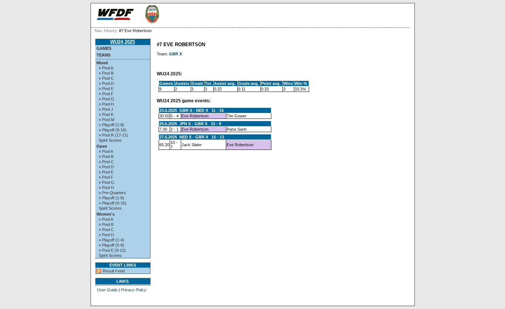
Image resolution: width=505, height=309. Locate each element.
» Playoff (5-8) (111, 245)
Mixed (102, 63)
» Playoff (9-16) (112, 130)
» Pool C (106, 78)
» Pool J (106, 109)
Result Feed (114, 271)
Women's (105, 214)
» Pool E (106, 88)
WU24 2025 (122, 42)
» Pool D (106, 83)
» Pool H (106, 104)
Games (103, 48)
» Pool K (106, 114)
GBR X (175, 54)
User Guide (107, 290)
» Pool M (106, 119)
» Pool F (106, 94)
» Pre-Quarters (112, 192)
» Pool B (106, 73)
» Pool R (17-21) (113, 135)
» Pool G (106, 99)
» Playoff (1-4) (111, 240)
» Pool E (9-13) (112, 250)
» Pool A (106, 68)
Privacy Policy (133, 290)
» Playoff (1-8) (111, 125)
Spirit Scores (110, 140)
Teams (103, 55)
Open (101, 146)
